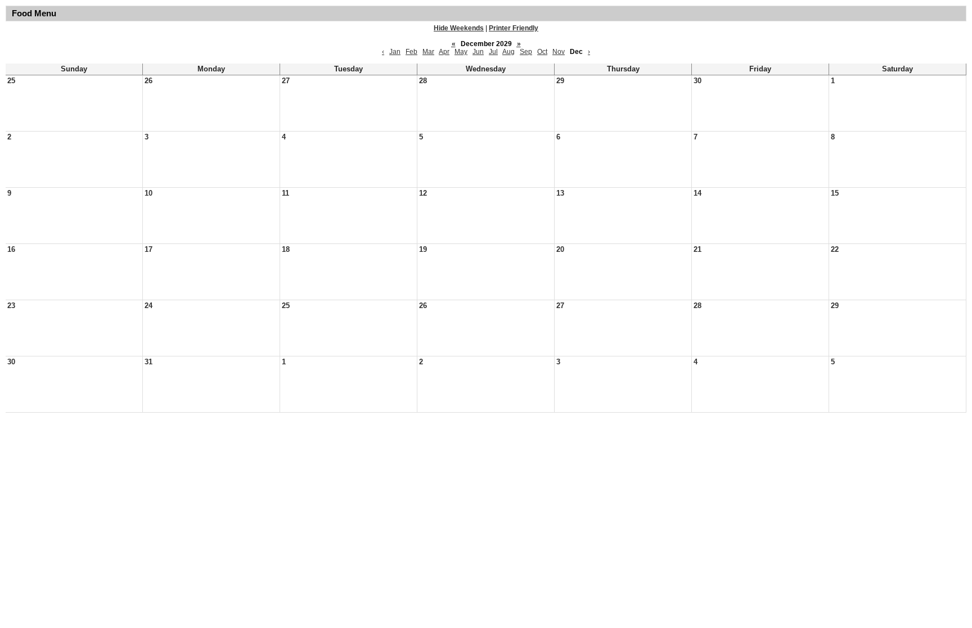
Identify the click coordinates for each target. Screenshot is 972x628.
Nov (558, 52)
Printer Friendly (513, 28)
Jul (493, 52)
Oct (542, 52)
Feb (411, 52)
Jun (478, 52)
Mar (428, 52)
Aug (508, 52)
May (460, 52)
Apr (444, 52)
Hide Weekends (459, 28)
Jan (394, 52)
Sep (526, 52)
